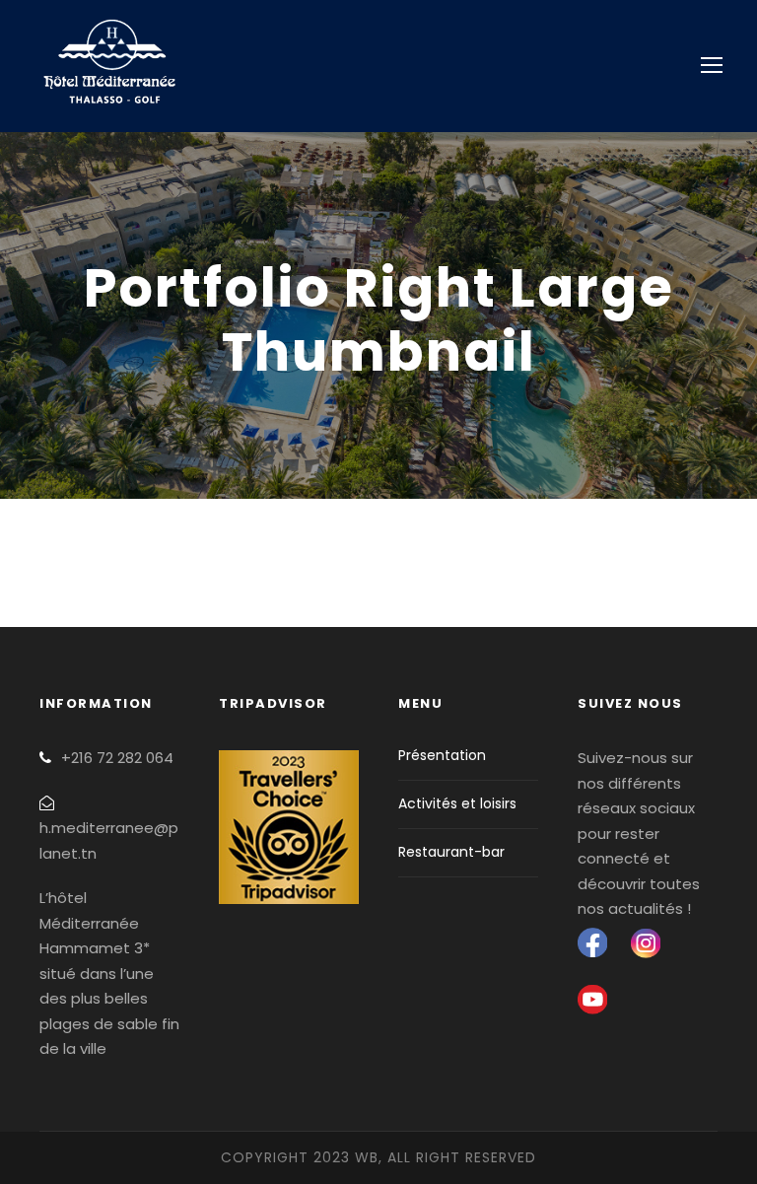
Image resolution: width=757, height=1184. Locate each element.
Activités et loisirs (457, 803)
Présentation (442, 755)
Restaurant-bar (451, 852)
